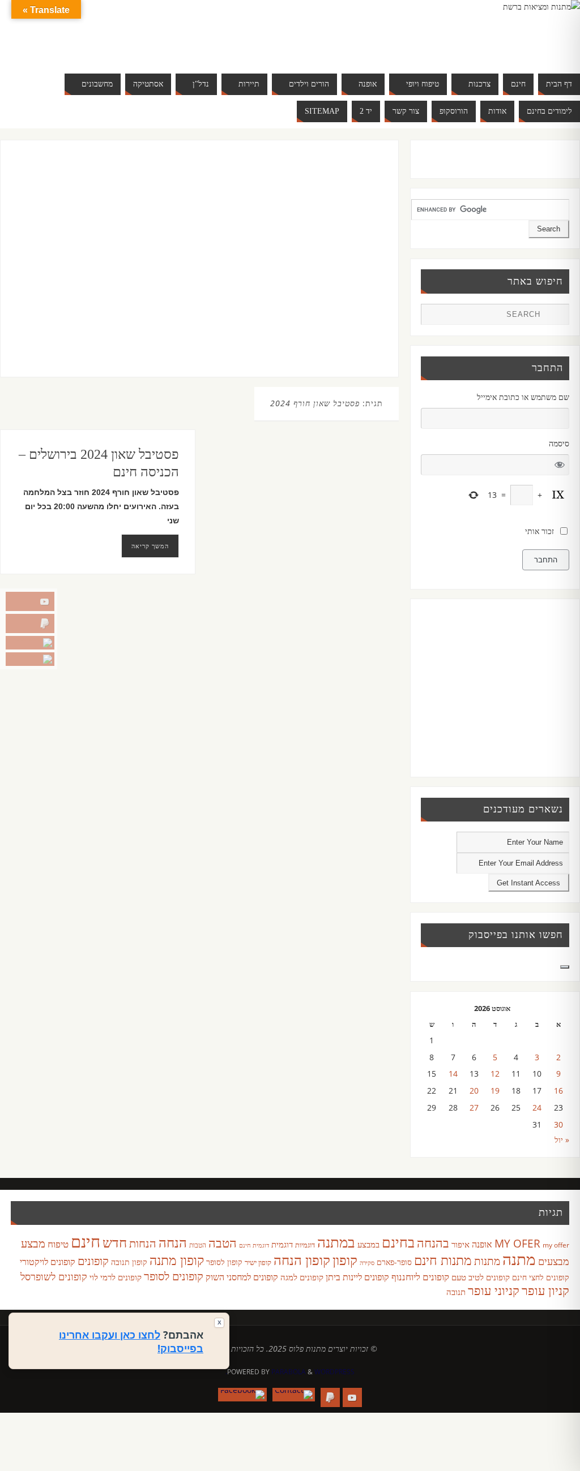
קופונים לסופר (173, 1276)
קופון (344, 1259)
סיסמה (559, 443)
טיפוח (58, 1243)
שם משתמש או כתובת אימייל (523, 397)
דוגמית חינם (254, 1245)
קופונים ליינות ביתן (357, 1277)
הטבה (222, 1242)
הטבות (197, 1245)
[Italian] (113, 31)
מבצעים (553, 1261)
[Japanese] (125, 31)
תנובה (456, 1291)
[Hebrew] (102, 31)
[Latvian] (147, 31)
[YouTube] (30, 601)
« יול (562, 1139)
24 (536, 1107)
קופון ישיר (258, 1262)
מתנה (519, 1259)
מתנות (487, 1261)
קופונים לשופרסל (53, 1276)
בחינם (398, 1241)
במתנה (336, 1242)
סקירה (367, 1262)
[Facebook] (30, 659)
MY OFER (517, 1243)
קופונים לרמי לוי (115, 1277)
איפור (460, 1244)
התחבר (545, 560)
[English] (79, 31)
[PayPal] (30, 623)
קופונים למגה (301, 1277)
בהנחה (433, 1243)
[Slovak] (91, 45)
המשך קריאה (150, 545)
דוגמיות (305, 1245)
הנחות (142, 1243)
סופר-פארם (394, 1262)
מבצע (33, 1243)
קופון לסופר (224, 1262)
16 (558, 1090)
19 (495, 1090)
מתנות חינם (443, 1260)
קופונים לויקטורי (47, 1261)
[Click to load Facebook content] (564, 967)
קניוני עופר (493, 1290)
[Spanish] (102, 45)
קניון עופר (545, 1290)
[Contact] (30, 643)
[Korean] (136, 31)
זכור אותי (539, 531)
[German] (91, 31)
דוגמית (282, 1244)
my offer (556, 1245)
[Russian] (79, 45)
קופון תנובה (129, 1262)
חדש (115, 1242)
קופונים (93, 1260)
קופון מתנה (177, 1260)
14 (453, 1073)
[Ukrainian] (113, 45)
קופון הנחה (302, 1260)
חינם (85, 1241)
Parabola (288, 1372)
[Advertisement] (187, 270)
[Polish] (158, 31)
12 (495, 1073)
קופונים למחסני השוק (242, 1277)
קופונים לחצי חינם (540, 1277)
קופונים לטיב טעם (480, 1277)
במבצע (368, 1244)
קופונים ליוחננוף (420, 1276)
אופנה (482, 1244)
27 (474, 1107)
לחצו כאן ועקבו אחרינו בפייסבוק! (131, 1341)
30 (558, 1124)
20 (474, 1090)
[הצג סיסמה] (560, 464)
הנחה (173, 1242)
